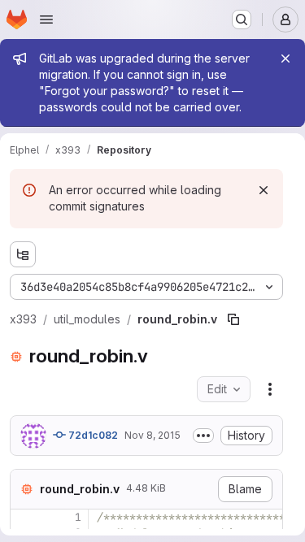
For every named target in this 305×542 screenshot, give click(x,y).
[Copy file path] (233, 319)
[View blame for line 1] (24, 517)
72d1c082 (92, 435)
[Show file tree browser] (23, 254)
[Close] (285, 58)
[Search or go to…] (241, 19)
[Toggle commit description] (203, 435)
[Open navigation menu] (46, 20)
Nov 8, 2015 (152, 435)
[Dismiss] (263, 190)
